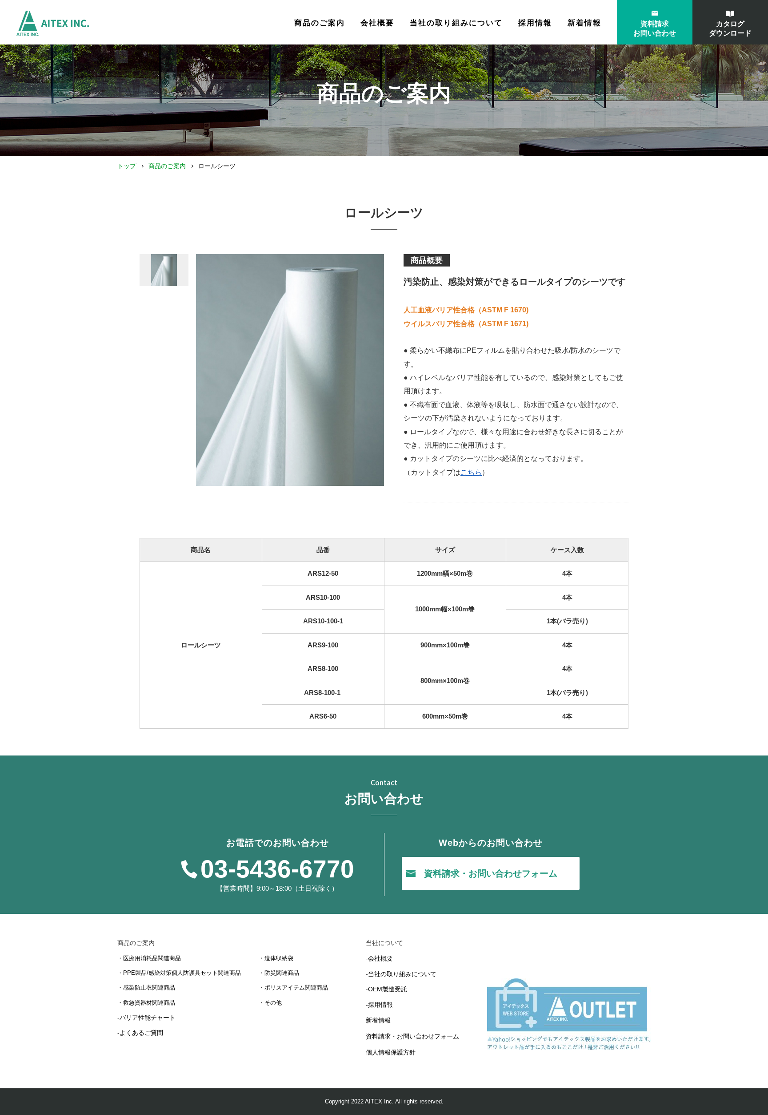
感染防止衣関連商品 (149, 987)
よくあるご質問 (141, 1032)
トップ (126, 166)
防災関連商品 (281, 973)
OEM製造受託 (387, 989)
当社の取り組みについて (456, 23)
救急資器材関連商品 (149, 1002)
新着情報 (584, 23)
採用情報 (535, 23)
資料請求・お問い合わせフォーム (412, 1036)
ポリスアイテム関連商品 (296, 987)
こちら (471, 472)
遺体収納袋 (278, 958)
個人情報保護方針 (391, 1052)
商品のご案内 (167, 166)
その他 (273, 1002)
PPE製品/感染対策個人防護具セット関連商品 (182, 973)
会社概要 (377, 23)
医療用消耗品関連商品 (152, 958)
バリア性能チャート (148, 1017)
